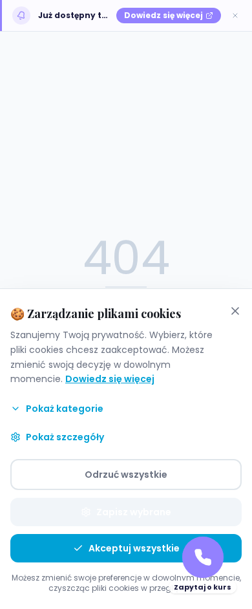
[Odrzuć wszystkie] (235, 310)
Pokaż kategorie (64, 408)
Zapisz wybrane (133, 512)
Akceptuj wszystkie (134, 548)
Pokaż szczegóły (65, 437)
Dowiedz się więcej (109, 378)
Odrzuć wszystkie (126, 474)
